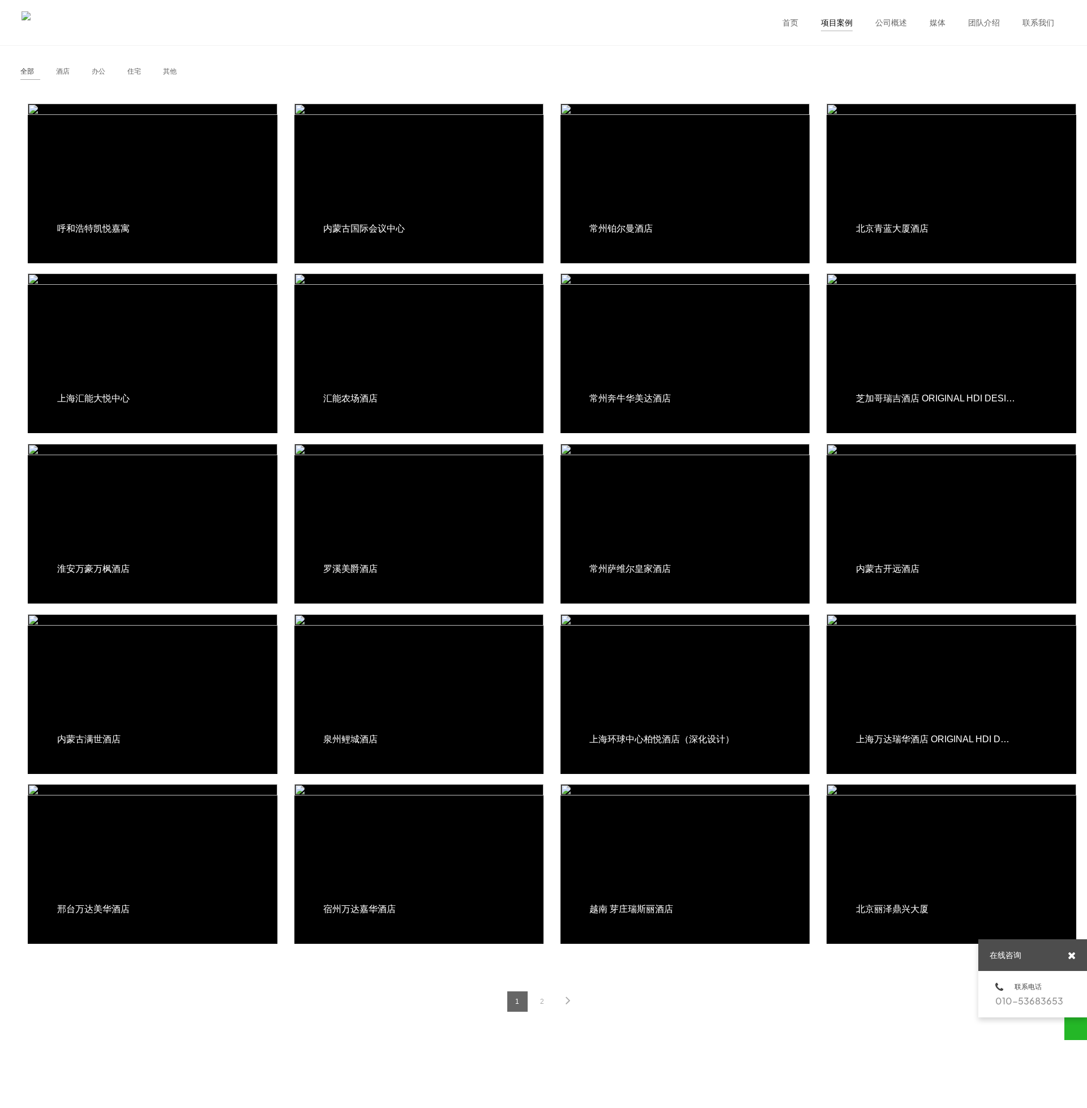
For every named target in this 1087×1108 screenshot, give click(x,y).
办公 (98, 71)
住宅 (134, 71)
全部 (27, 71)
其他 (170, 71)
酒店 (63, 71)
